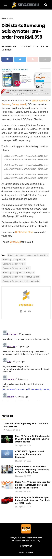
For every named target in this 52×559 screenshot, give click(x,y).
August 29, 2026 (24, 506)
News (11, 18)
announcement (39, 100)
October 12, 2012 (12, 430)
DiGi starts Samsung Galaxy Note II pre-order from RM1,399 (26, 425)
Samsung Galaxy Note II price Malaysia (21, 281)
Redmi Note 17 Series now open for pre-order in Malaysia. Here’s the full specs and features (32, 484)
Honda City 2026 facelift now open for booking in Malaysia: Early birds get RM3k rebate (32, 500)
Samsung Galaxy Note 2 (14, 259)
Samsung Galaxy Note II (13, 104)
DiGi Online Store (24, 232)
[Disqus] (26, 365)
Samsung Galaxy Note (37, 255)
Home (3, 18)
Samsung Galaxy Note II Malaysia (18, 272)
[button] (5, 4)
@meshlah (15, 241)
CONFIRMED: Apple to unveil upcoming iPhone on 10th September (29, 454)
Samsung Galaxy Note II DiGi (16, 268)
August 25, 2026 (24, 445)
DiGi (10, 255)
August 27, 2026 (24, 460)
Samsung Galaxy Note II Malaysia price (21, 276)
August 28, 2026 (24, 491)
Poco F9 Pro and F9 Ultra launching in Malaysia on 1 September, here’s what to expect (32, 439)
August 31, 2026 (24, 476)
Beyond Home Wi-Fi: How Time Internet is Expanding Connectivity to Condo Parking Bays (32, 469)
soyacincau (26, 304)
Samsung (20, 255)
